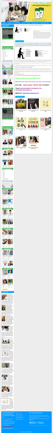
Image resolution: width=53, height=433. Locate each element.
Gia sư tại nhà (22, 431)
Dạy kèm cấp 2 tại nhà (5, 374)
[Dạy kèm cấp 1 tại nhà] (5, 391)
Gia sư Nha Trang (24, 25)
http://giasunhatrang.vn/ (31, 93)
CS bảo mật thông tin (19, 419)
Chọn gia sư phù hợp (19, 414)
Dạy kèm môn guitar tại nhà (6, 315)
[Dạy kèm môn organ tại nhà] (4, 310)
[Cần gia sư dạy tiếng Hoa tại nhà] (21, 146)
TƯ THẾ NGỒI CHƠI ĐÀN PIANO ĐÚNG (35, 25)
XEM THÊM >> (5, 289)
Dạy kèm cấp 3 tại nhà (5, 362)
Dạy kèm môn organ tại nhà (6, 304)
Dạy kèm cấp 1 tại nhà (5, 385)
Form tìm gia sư (18, 412)
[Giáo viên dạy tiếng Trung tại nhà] (21, 127)
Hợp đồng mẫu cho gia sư (20, 417)
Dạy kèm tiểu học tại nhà (6, 350)
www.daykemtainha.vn (29, 431)
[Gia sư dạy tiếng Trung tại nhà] (33, 127)
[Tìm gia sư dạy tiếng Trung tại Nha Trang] (21, 108)
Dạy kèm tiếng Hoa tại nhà (6, 398)
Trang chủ (17, 25)
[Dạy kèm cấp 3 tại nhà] (5, 367)
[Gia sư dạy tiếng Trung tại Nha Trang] (45, 108)
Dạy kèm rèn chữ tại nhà (6, 325)
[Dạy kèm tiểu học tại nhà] (5, 355)
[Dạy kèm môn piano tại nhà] (4, 299)
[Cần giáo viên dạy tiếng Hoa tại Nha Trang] (33, 146)
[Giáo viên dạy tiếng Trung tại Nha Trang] (33, 108)
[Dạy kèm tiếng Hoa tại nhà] (5, 403)
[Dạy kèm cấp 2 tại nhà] (4, 379)
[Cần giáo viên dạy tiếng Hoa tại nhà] (45, 127)
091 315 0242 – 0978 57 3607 (11, 0)
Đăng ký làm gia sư (19, 415)
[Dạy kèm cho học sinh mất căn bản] (5, 343)
